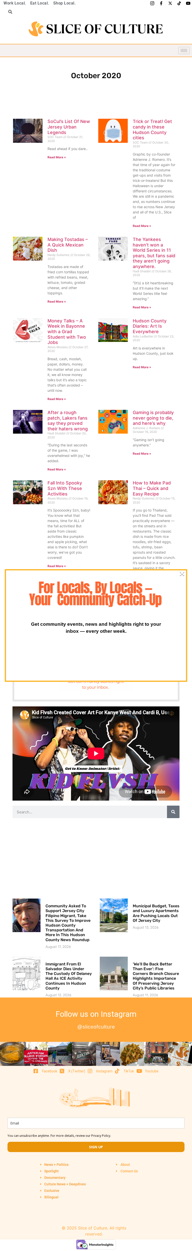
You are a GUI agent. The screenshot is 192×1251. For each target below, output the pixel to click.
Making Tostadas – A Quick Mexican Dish (68, 245)
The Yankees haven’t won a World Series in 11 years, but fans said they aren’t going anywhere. (154, 253)
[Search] (173, 812)
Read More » (57, 157)
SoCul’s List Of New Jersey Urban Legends (69, 127)
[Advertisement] (96, 858)
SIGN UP (96, 1147)
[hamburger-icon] (184, 50)
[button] (8, 12)
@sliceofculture (96, 1027)
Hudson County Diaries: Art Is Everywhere (149, 326)
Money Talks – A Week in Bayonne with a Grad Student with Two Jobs (67, 331)
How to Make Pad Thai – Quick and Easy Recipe (152, 488)
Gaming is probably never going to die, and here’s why (153, 418)
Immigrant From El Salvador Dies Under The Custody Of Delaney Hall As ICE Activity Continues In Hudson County (69, 976)
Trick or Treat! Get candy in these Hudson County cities (152, 129)
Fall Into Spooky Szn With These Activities (65, 488)
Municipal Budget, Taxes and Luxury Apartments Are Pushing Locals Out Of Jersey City (156, 913)
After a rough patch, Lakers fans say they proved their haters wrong (68, 420)
